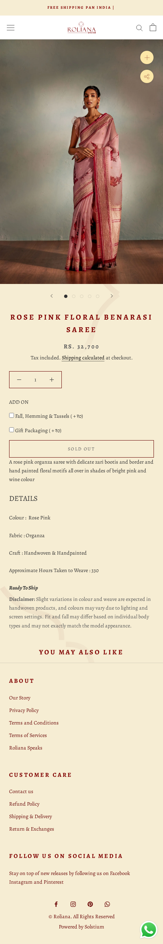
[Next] (112, 296)
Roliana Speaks (25, 747)
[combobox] (81, 498)
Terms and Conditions (34, 722)
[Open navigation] (10, 27)
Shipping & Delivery (30, 816)
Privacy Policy (24, 710)
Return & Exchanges (31, 829)
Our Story (19, 697)
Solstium (94, 926)
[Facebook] (56, 903)
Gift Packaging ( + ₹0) (38, 430)
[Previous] (51, 296)
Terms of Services (28, 735)
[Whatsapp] (107, 903)
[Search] (139, 27)
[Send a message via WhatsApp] (148, 929)
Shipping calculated (83, 357)
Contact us (21, 791)
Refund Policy (24, 804)
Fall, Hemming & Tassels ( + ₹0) (49, 416)
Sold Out (81, 449)
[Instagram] (73, 903)
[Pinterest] (90, 903)
